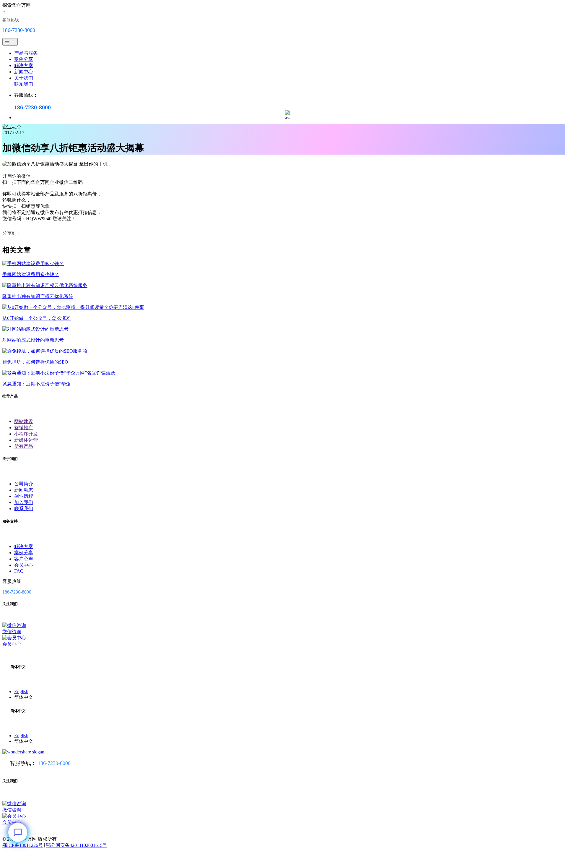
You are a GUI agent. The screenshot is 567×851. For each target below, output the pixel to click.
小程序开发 (26, 433)
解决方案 (23, 65)
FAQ (19, 570)
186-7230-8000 (54, 763)
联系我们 (23, 84)
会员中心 (23, 565)
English (21, 691)
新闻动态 (23, 489)
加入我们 (23, 502)
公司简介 (23, 483)
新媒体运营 (26, 439)
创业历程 (23, 496)
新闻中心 (23, 71)
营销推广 (23, 427)
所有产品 (23, 446)
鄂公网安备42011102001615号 (76, 845)
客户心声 (23, 558)
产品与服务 (26, 53)
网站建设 (23, 421)
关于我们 (23, 77)
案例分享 (23, 59)
